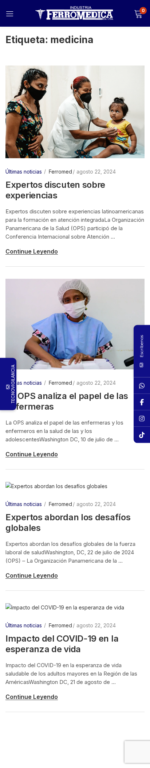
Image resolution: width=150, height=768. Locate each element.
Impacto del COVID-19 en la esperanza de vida (61, 643)
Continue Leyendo (31, 251)
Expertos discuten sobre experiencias (55, 190)
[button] (138, 13)
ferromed (60, 171)
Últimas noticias (23, 171)
